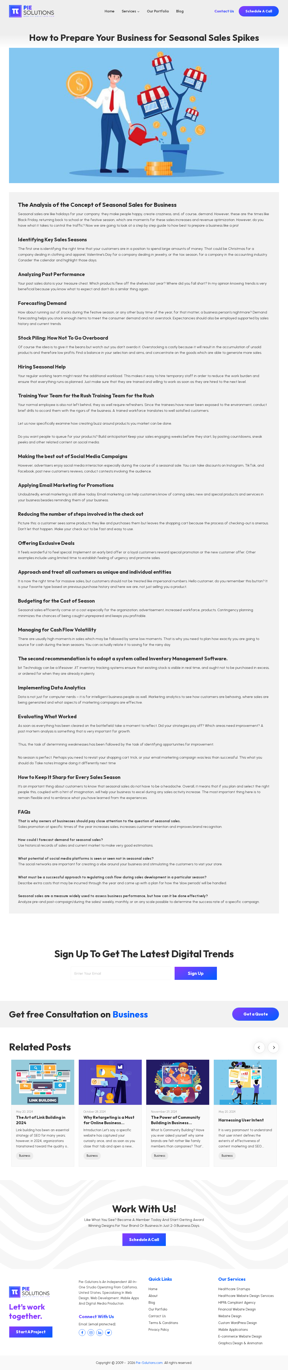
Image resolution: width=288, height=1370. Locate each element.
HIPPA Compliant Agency (237, 1303)
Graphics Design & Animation (240, 1343)
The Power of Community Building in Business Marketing (175, 1120)
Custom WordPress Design (237, 1323)
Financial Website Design (237, 1309)
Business (24, 1155)
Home (110, 11)
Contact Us (224, 11)
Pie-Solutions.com (149, 1363)
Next (273, 1047)
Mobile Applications (233, 1330)
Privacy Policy (158, 1330)
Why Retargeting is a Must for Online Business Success (108, 1120)
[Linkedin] (99, 1332)
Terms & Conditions (163, 1323)
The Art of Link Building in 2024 (40, 1120)
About (153, 1296)
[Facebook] (82, 1332)
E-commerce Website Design (240, 1336)
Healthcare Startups (234, 1289)
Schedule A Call (258, 11)
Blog (180, 11)
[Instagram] (91, 1332)
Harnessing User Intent (241, 1120)
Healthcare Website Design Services (246, 1296)
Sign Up (196, 973)
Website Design (229, 1316)
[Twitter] (108, 1332)
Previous (259, 1047)
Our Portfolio (158, 11)
